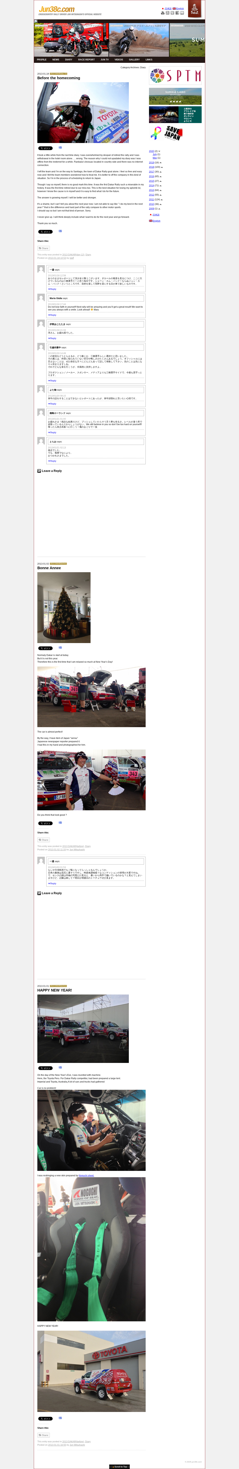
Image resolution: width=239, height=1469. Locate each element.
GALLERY (134, 59)
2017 (151, 171)
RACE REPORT (86, 59)
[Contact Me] (182, 13)
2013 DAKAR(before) (58, 564)
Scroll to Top (119, 1466)
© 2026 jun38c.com (193, 1462)
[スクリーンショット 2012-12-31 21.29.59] (91, 751)
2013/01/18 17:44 (57, 304)
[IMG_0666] (91, 1332)
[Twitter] (172, 13)
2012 (151, 195)
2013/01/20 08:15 (57, 396)
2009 (151, 208)
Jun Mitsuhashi (77, 849)
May (155, 158)
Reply (53, 289)
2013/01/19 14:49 (57, 353)
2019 (151, 162)
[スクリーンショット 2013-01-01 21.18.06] (91, 668)
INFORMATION (41, 25)
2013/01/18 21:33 (57, 330)
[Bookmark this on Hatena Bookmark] (60, 148)
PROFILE (41, 59)
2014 (151, 185)
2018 (151, 167)
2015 (151, 181)
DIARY (68, 59)
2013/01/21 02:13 (57, 447)
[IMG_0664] (91, 1091)
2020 (151, 151)
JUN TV (105, 59)
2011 (151, 199)
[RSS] (167, 13)
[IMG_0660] (91, 1179)
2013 (151, 190)
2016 (151, 176)
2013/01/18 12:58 (57, 275)
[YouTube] (162, 13)
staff (72, 258)
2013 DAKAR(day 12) (58, 74)
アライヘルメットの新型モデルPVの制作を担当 (160, 25)
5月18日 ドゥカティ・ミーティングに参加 (83, 25)
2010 (151, 204)
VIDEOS (119, 59)
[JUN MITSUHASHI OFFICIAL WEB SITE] (70, 9)
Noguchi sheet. (86, 1175)
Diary (88, 254)
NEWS (55, 59)
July (155, 154)
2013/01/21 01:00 (57, 419)
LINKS (149, 59)
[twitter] (35, 21)
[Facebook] (177, 13)
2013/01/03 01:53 (57, 867)
